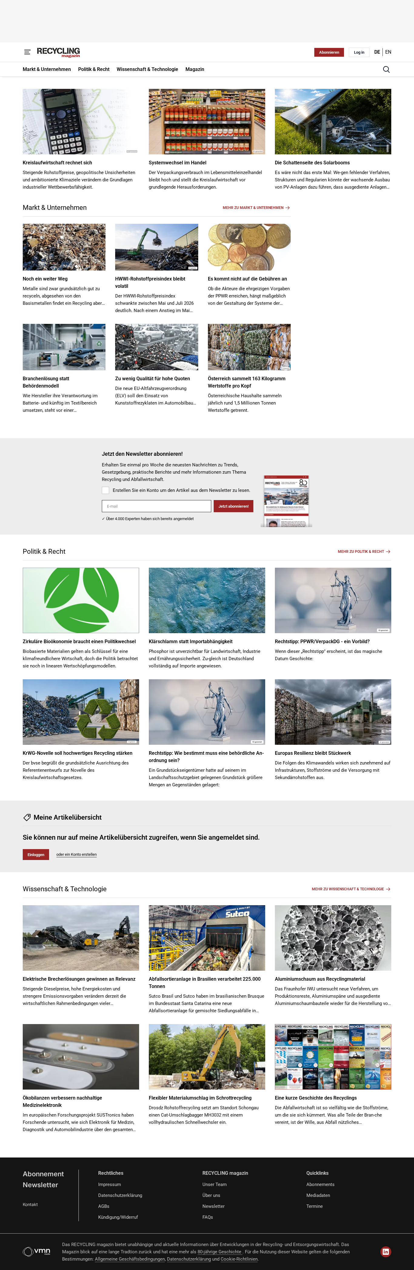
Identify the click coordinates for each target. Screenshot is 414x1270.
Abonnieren (329, 52)
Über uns (211, 1195)
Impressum (109, 1184)
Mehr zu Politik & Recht (361, 551)
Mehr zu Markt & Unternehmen (253, 208)
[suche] (386, 69)
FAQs (207, 1217)
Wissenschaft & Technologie (65, 889)
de (377, 52)
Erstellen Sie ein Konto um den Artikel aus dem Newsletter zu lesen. (181, 490)
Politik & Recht (44, 551)
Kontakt (30, 1204)
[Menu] (27, 52)
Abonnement (43, 1174)
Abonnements (320, 1184)
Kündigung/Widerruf (118, 1217)
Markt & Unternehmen (55, 207)
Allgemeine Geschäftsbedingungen (130, 1259)
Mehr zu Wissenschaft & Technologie (348, 889)
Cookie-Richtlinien (239, 1259)
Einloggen (36, 854)
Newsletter (40, 1185)
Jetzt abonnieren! (234, 506)
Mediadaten (318, 1195)
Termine (314, 1206)
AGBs (103, 1206)
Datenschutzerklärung (120, 1195)
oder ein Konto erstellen (76, 854)
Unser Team (214, 1184)
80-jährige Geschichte (220, 1252)
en (388, 52)
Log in (359, 52)
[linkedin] (385, 1251)
